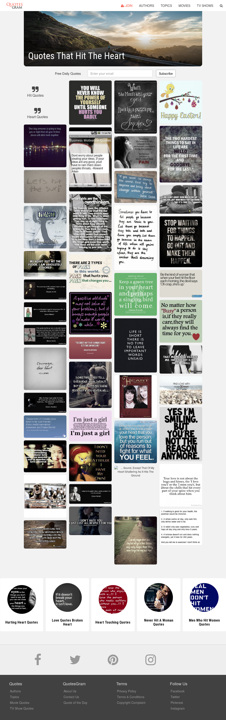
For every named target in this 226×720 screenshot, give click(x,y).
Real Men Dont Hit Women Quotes (204, 622)
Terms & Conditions (130, 697)
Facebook (178, 691)
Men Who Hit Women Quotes (158, 622)
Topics (166, 5)
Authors (146, 5)
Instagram (178, 708)
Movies (184, 5)
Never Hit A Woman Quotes (113, 622)
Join (128, 5)
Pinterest (177, 702)
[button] (221, 5)
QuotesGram (15, 5)
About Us (70, 691)
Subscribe (166, 73)
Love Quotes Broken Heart (21, 622)
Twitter (175, 697)
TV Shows (205, 5)
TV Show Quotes (22, 708)
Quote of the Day (75, 702)
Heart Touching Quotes (67, 622)
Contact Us (71, 697)
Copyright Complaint (131, 702)
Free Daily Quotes (68, 73)
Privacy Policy (126, 691)
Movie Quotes (19, 702)
